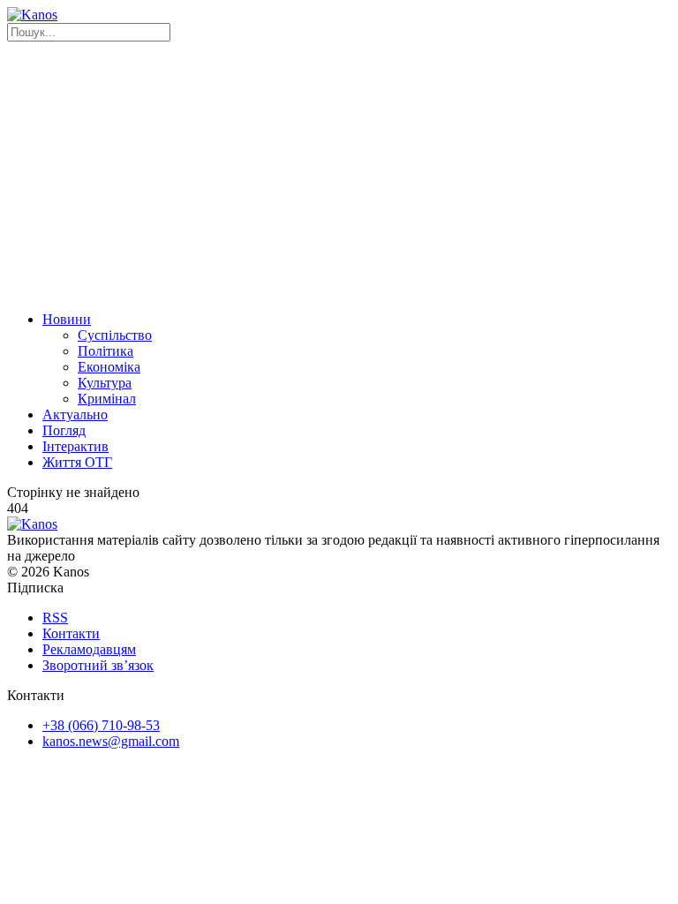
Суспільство (115, 335)
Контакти (71, 633)
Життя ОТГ (77, 462)
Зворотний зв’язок (98, 665)
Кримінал (107, 398)
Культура (105, 382)
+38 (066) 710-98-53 (101, 725)
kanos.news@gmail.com (110, 741)
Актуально (75, 414)
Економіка (109, 366)
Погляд (64, 430)
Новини (66, 319)
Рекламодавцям (89, 649)
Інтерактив (75, 446)
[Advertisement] (339, 174)
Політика (105, 350)
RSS (55, 617)
